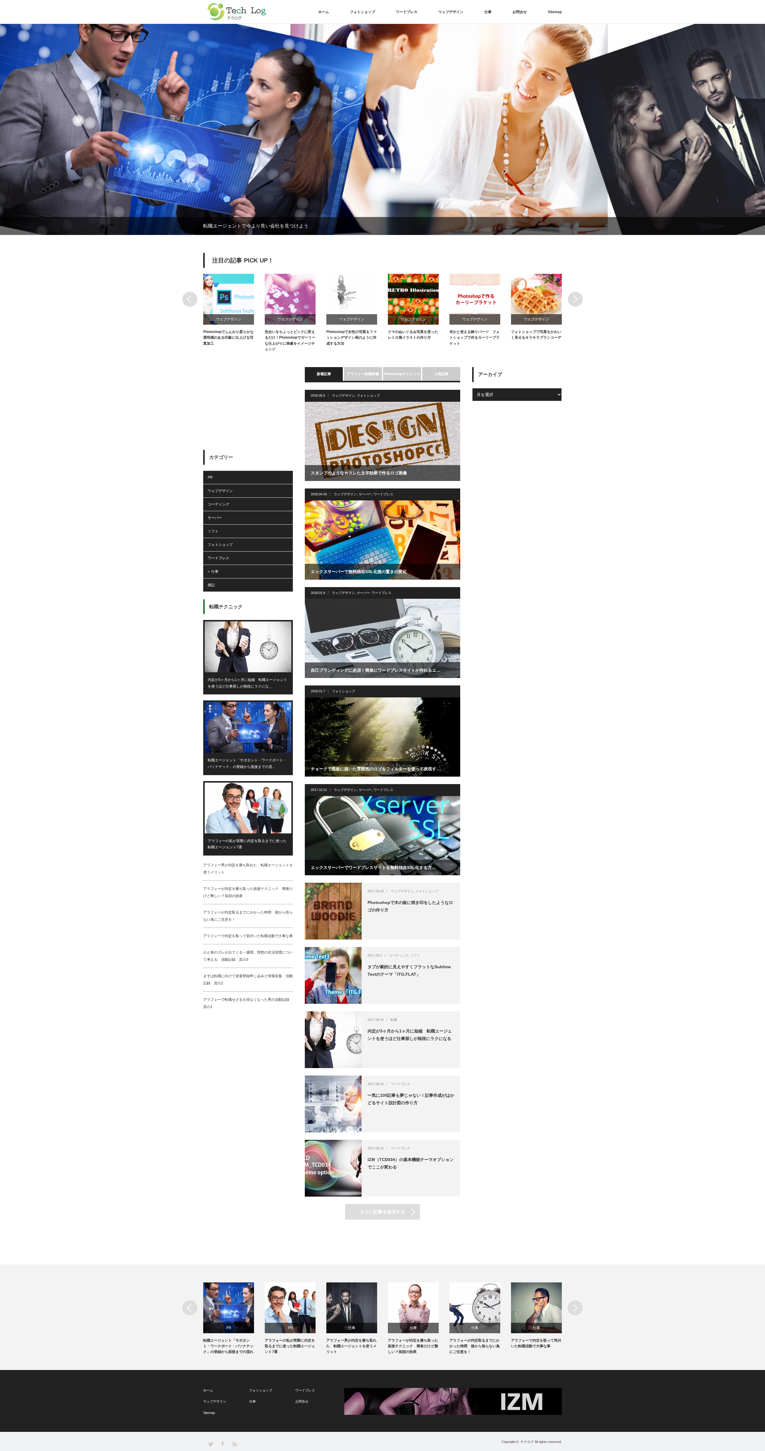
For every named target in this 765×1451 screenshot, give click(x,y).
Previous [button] (189, 299)
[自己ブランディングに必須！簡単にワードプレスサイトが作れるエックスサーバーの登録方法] (382, 638)
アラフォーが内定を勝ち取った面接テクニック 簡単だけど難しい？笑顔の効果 (413, 1346)
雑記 (211, 585)
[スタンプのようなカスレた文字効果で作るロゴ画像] (382, 441)
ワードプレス (406, 12)
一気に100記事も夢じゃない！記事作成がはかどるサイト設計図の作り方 (411, 1099)
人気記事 (441, 374)
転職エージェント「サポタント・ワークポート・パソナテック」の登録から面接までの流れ (228, 1346)
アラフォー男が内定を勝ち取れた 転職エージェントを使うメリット (351, 1346)
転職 (394, 1019)
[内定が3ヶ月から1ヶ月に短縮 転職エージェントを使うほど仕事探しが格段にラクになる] (333, 1039)
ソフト (415, 955)
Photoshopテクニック (402, 374)
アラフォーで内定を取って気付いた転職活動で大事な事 (248, 936)
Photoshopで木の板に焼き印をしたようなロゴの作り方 (410, 906)
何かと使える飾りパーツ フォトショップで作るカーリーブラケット (474, 337)
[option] (382, 129)
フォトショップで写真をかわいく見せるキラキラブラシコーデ (536, 335)
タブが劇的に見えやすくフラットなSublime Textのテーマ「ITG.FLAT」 (409, 970)
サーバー (365, 494)
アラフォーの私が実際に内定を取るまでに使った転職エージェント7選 (247, 844)
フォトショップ (362, 12)
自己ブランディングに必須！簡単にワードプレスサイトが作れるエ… (375, 670)
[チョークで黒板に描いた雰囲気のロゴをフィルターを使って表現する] (382, 737)
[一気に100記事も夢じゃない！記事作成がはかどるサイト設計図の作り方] (333, 1104)
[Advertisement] (248, 404)
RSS (234, 1443)
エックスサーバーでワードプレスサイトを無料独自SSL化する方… (373, 867)
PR (210, 477)
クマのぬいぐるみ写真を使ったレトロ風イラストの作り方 (413, 335)
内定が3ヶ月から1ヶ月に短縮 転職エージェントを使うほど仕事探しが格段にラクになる (410, 1035)
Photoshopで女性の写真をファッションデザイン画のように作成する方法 (351, 337)
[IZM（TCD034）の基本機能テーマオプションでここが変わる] (333, 1168)
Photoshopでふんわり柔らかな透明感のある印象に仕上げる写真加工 (228, 337)
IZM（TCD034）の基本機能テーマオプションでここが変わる (411, 1163)
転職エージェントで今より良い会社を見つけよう (255, 225)
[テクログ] (236, 11)
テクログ (527, 1442)
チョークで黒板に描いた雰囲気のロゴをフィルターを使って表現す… (375, 768)
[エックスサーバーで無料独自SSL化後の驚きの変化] (382, 540)
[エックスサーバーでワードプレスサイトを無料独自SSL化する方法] (382, 835)
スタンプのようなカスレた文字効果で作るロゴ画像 (359, 473)
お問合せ (519, 12)
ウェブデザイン (450, 12)
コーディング (398, 955)
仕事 (488, 12)
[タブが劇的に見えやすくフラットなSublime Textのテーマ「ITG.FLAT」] (333, 975)
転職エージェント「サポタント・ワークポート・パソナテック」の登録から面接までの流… (247, 763)
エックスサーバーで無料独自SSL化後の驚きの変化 (359, 571)
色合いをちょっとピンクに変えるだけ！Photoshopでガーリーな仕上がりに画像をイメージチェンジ (290, 340)
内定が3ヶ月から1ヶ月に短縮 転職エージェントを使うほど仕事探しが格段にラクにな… (247, 683)
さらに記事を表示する (382, 1211)
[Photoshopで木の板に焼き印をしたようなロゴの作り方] (333, 911)
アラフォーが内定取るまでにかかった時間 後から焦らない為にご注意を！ (474, 1346)
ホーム (323, 12)
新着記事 (324, 374)
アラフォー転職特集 (363, 374)
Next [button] (575, 299)
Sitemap (555, 12)
